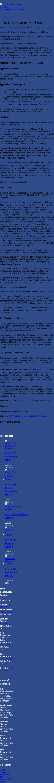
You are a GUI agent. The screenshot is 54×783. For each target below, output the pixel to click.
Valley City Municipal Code (6, 775)
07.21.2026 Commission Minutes (11, 572)
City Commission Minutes (34, 416)
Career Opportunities (5, 771)
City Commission (15, 416)
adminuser (46, 27)
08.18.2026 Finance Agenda (10, 543)
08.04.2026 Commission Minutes (11, 456)
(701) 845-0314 (5, 622)
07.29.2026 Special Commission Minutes (11, 489)
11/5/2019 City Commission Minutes (16, 428)
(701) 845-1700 (6, 606)
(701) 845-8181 (6, 669)
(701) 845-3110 (6, 645)
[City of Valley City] (11, 4)
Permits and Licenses (5, 780)
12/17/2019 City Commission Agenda (17, 430)
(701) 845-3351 (6, 659)
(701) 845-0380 (6, 612)
